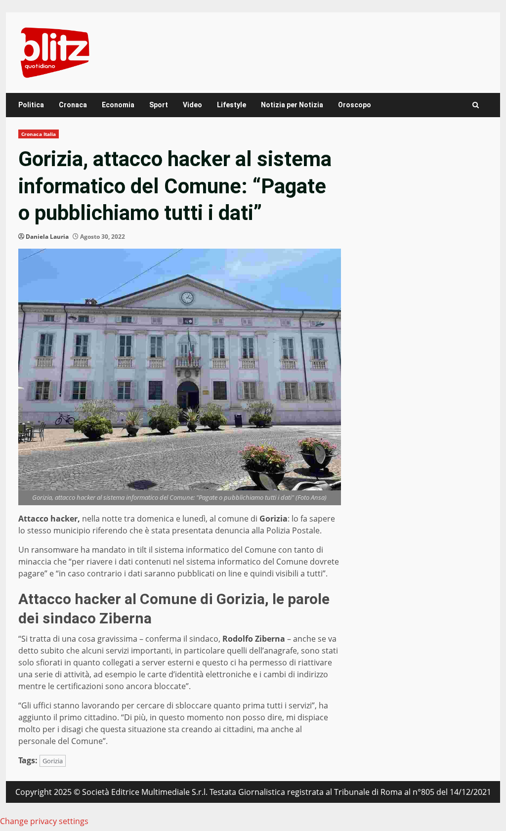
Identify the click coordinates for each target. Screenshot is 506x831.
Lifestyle (231, 105)
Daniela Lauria (47, 236)
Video (192, 105)
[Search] (475, 105)
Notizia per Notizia (292, 105)
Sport (158, 105)
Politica (31, 105)
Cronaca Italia (38, 134)
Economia (118, 105)
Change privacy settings (44, 821)
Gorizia (52, 760)
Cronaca (73, 105)
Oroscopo (354, 105)
